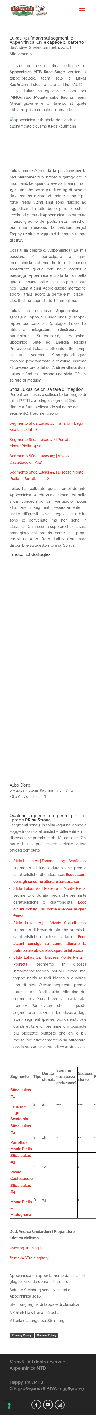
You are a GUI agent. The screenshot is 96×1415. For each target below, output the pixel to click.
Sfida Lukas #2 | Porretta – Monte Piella (49, 888)
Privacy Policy (21, 1335)
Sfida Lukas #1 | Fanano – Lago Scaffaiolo (49, 861)
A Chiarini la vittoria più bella (34, 1313)
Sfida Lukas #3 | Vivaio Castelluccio (49, 923)
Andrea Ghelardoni (31, 47)
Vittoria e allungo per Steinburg (37, 1320)
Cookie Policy (46, 1335)
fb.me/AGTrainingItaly (29, 1258)
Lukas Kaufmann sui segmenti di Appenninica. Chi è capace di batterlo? (48, 40)
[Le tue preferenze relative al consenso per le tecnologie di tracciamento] (9, 1406)
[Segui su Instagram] (60, 1404)
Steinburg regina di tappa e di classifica (44, 1304)
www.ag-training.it (26, 1248)
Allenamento (21, 54)
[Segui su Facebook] (36, 1404)
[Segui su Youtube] (48, 1404)
